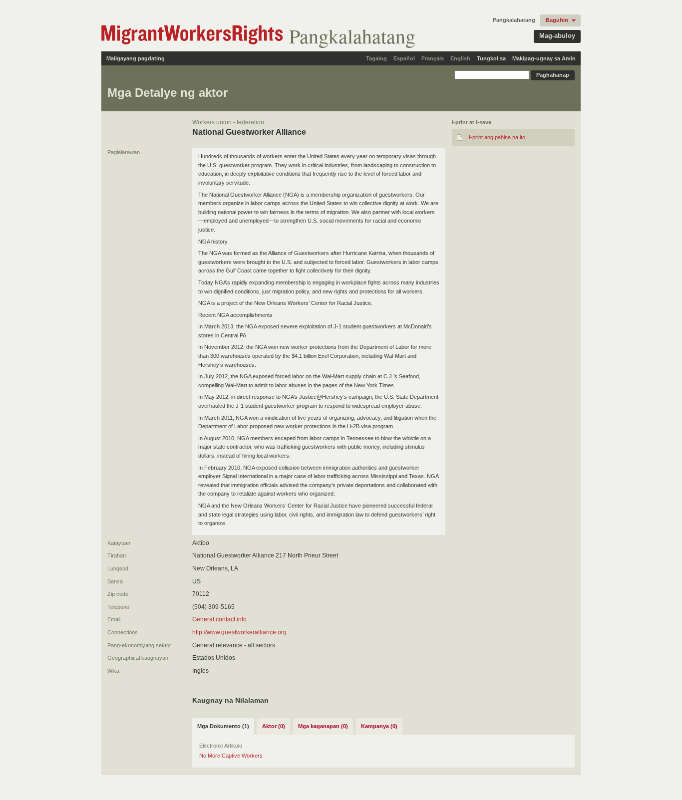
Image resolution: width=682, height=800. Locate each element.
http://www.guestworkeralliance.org (239, 632)
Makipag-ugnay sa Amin (544, 58)
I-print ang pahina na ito (497, 137)
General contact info (219, 619)
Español (404, 58)
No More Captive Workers (231, 756)
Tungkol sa (491, 58)
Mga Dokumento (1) (223, 726)
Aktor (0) (273, 726)
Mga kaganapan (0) (323, 726)
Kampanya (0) (379, 726)
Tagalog (376, 58)
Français (432, 58)
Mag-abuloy (557, 35)
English (460, 58)
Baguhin (557, 20)
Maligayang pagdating (135, 58)
